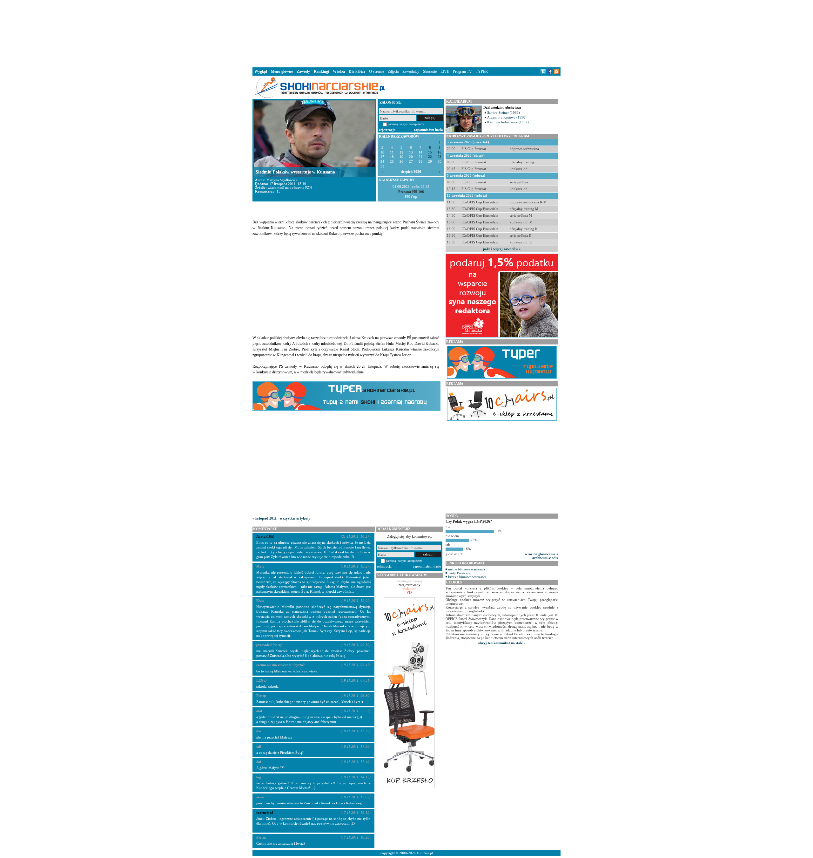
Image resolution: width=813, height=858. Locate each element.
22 (430, 157)
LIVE (444, 71)
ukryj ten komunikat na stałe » (502, 643)
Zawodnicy (410, 71)
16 (439, 152)
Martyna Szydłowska (281, 180)
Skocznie (430, 71)
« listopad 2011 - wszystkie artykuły (281, 518)
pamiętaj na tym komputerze (406, 124)
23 (439, 157)
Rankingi (321, 71)
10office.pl (425, 853)
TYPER (482, 71)
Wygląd (260, 71)
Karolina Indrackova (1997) (508, 122)
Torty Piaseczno (459, 573)
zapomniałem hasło (428, 130)
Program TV (462, 71)
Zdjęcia (393, 71)
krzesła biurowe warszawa (467, 577)
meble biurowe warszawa (466, 569)
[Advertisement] (406, 33)
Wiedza (339, 71)
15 (430, 152)
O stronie (376, 71)
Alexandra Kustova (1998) (507, 117)
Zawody (303, 71)
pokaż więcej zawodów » (502, 249)
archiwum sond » (545, 558)
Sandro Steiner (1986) (503, 112)
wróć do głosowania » (541, 554)
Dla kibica (357, 71)
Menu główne (282, 71)
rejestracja (387, 130)
